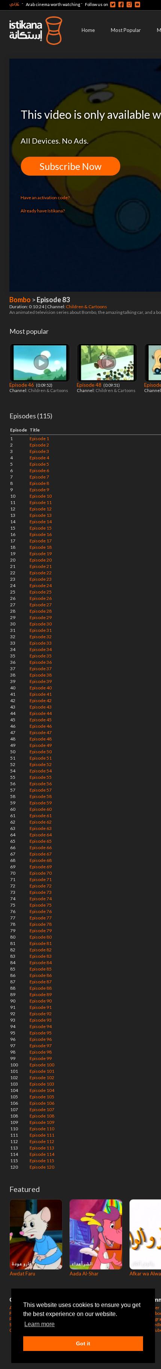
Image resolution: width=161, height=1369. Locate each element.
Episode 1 (39, 438)
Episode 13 (41, 515)
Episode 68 (41, 860)
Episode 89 (41, 994)
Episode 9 (39, 489)
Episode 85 (41, 969)
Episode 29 (41, 617)
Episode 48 (90, 385)
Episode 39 (41, 681)
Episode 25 (41, 592)
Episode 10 (41, 496)
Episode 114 (42, 1154)
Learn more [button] (39, 1324)
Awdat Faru (22, 1274)
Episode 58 (41, 796)
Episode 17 (41, 541)
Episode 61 (41, 815)
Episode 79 (41, 930)
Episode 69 (41, 866)
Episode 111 (42, 1135)
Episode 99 (41, 1058)
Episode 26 (41, 598)
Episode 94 (41, 1026)
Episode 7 (39, 477)
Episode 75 (41, 905)
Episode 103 (42, 1084)
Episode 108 (42, 1116)
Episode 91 (41, 1007)
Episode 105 (42, 1096)
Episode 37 (41, 668)
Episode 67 (41, 854)
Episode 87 (41, 981)
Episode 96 (41, 1039)
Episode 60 (41, 809)
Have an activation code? (45, 197)
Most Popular (126, 30)
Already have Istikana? (43, 211)
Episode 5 (39, 464)
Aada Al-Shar (84, 1274)
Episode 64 (41, 834)
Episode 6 (39, 470)
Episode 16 (41, 534)
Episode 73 (41, 892)
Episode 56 (41, 783)
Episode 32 (41, 636)
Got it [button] (83, 1343)
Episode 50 (41, 751)
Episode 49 (41, 745)
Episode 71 (41, 879)
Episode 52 (41, 764)
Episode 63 (41, 828)
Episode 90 (41, 1001)
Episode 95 (41, 1033)
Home (88, 30)
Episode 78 (41, 924)
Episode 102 (42, 1077)
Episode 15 (41, 528)
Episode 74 (41, 898)
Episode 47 (41, 732)
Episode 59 (41, 803)
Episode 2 (39, 445)
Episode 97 (41, 1045)
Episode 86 (41, 975)
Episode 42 (41, 700)
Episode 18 (41, 547)
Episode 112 (42, 1141)
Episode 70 (41, 873)
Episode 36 (41, 662)
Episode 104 (42, 1090)
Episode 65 (41, 841)
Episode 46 (22, 385)
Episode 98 (41, 1052)
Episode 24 (41, 585)
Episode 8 (39, 483)
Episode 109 (42, 1122)
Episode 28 (41, 611)
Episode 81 (41, 943)
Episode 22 (41, 572)
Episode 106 (42, 1103)
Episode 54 (41, 771)
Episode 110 (42, 1128)
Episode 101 (42, 1071)
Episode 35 (41, 656)
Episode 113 (42, 1148)
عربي (14, 3)
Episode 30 (41, 624)
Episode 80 (41, 937)
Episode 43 (41, 707)
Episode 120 (42, 1167)
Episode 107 (42, 1109)
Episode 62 (41, 822)
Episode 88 (41, 988)
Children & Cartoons (87, 306)
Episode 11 (41, 502)
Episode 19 (41, 553)
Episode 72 (41, 886)
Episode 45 (41, 719)
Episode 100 (42, 1065)
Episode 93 (41, 1020)
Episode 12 (41, 509)
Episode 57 (41, 790)
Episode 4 (39, 457)
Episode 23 (41, 579)
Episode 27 (41, 604)
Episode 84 (41, 962)
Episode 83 (41, 956)
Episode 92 (41, 1013)
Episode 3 (39, 451)
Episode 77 (41, 918)
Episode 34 (41, 649)
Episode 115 (42, 1160)
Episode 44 (41, 713)
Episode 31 (41, 630)
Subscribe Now (70, 166)
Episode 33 (41, 643)
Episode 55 (41, 777)
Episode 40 (41, 688)
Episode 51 (41, 758)
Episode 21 (41, 566)
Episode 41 (41, 694)
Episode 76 (41, 911)
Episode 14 (41, 521)
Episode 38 (41, 675)
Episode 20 (41, 560)
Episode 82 (41, 950)
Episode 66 (41, 847)
